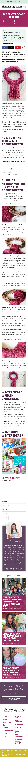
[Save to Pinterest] (18, 47)
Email (5, 510)
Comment (7, 481)
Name (5, 501)
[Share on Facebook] (5, 47)
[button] (25, 2)
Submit (5, 518)
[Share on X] (11, 47)
